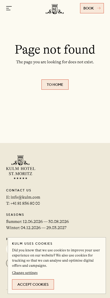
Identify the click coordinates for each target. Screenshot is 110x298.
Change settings (25, 273)
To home (55, 84)
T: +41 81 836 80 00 (23, 203)
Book (88, 8)
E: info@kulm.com (23, 197)
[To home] (55, 16)
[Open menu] (9, 8)
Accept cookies (33, 284)
